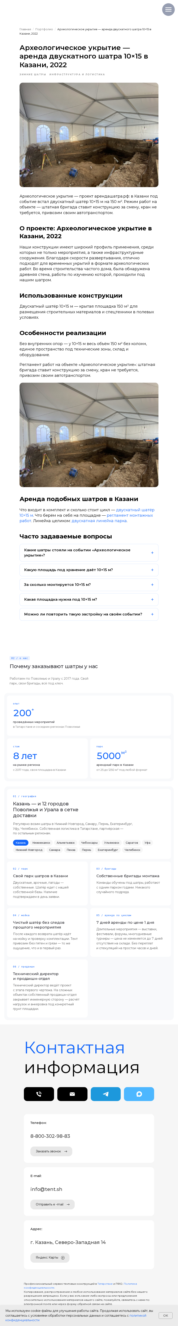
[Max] (139, 1094)
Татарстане (105, 1283)
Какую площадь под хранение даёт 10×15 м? (68, 570)
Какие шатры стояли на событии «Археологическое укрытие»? (77, 552)
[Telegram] (106, 1094)
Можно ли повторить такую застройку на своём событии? (83, 614)
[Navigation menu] (168, 9)
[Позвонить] (39, 1094)
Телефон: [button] (38, 1123)
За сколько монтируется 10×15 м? (57, 584)
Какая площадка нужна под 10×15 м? (60, 599)
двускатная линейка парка (99, 520)
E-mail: (36, 1176)
